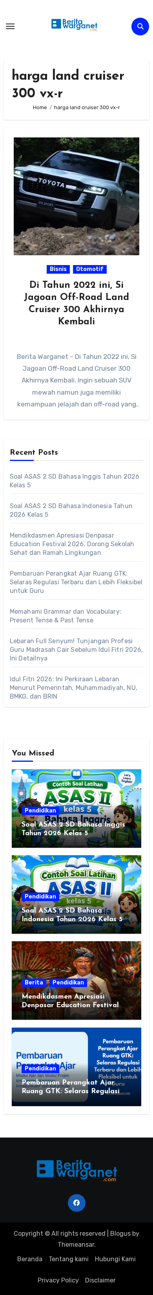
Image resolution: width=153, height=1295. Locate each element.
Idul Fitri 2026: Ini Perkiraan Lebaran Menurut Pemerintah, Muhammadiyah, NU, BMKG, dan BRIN (73, 687)
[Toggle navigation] (10, 26)
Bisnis (58, 269)
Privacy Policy (58, 1280)
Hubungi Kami (115, 1259)
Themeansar (76, 1244)
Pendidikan (40, 810)
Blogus (120, 1233)
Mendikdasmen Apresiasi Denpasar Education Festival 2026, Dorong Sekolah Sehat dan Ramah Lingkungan (72, 544)
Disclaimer (100, 1280)
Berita (34, 982)
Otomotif (90, 269)
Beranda (29, 1259)
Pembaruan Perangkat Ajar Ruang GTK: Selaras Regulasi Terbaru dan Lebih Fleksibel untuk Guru (76, 582)
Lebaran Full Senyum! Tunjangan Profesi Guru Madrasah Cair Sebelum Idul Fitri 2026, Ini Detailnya (76, 649)
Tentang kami (69, 1259)
